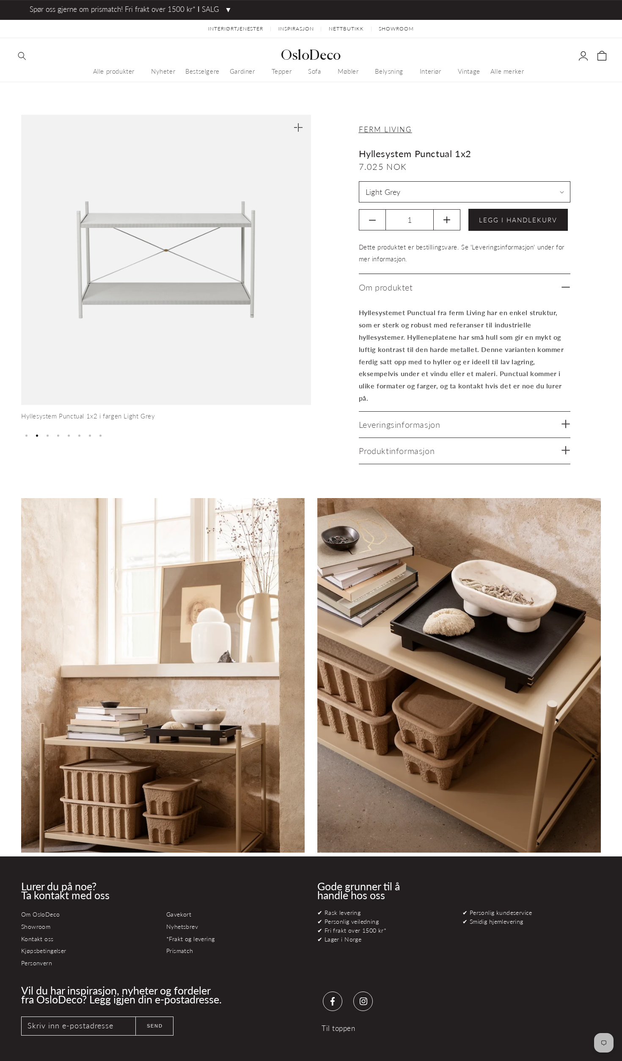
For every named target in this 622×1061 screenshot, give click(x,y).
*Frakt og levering (190, 938)
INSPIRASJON (296, 28)
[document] (166, 271)
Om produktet (386, 287)
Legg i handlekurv (518, 220)
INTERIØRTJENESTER (235, 28)
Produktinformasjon (397, 451)
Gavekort (178, 914)
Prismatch (179, 950)
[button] (22, 56)
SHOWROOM (396, 28)
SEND (155, 1025)
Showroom (35, 926)
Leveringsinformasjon (399, 424)
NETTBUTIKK (346, 28)
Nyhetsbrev (182, 926)
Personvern (36, 963)
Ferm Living (385, 129)
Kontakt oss (37, 938)
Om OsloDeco (40, 914)
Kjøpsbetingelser (43, 950)
